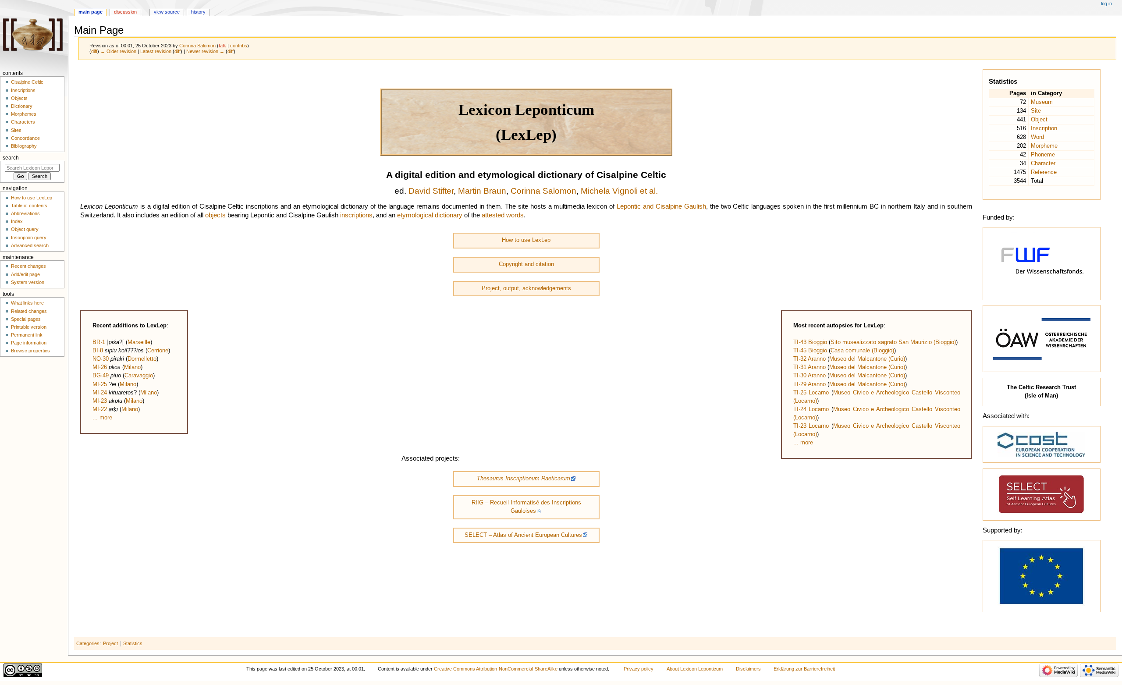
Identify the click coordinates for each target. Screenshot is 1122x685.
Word (1037, 137)
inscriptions (356, 215)
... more (102, 418)
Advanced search (30, 245)
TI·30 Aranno (809, 376)
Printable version (28, 327)
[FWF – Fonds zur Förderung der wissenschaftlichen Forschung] (1041, 263)
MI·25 (99, 384)
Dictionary (21, 106)
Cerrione (157, 351)
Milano (132, 367)
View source (167, 11)
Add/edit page (25, 274)
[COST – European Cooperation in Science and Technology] (1041, 444)
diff (94, 51)
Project (110, 643)
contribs (238, 45)
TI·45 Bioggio (810, 351)
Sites (16, 130)
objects (215, 215)
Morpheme (1044, 146)
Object (1039, 120)
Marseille (139, 342)
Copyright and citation (526, 264)
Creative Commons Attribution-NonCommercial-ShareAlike (495, 668)
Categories (87, 643)
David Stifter (431, 190)
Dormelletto (142, 359)
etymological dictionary (429, 215)
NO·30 (100, 359)
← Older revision (118, 51)
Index (17, 221)
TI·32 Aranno (809, 359)
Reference (1044, 172)
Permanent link (27, 334)
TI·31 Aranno (809, 367)
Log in (1106, 3)
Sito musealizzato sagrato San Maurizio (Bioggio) (893, 342)
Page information (28, 342)
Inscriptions (23, 90)
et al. (649, 190)
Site (1036, 111)
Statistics (132, 643)
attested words (503, 215)
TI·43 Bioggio (810, 342)
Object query (25, 229)
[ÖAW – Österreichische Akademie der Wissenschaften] (1041, 338)
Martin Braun (482, 190)
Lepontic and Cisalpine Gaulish (661, 206)
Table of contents (29, 205)
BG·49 (100, 376)
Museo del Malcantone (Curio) (867, 359)
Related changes (29, 311)
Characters (23, 121)
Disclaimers (748, 668)
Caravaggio (138, 376)
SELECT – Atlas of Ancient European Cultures (523, 535)
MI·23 (99, 401)
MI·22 (99, 409)
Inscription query (28, 237)
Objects (19, 98)
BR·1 (98, 342)
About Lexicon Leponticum (695, 668)
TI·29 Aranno (809, 384)
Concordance (25, 138)
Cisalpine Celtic (27, 82)
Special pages (26, 319)
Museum (1042, 102)
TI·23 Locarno (811, 426)
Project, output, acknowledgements (526, 288)
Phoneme (1043, 155)
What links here (27, 302)
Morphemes (23, 114)
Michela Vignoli (609, 190)
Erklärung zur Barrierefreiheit (804, 668)
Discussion (125, 11)
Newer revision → (205, 51)
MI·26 (99, 367)
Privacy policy (638, 668)
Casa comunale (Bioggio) (862, 351)
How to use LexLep (526, 240)
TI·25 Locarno (811, 393)
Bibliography (24, 146)
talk (222, 45)
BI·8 (97, 351)
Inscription (1044, 128)
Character (1043, 163)
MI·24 (99, 393)
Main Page (90, 11)
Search (11, 157)
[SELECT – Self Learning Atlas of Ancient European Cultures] (1041, 494)
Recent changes (28, 266)
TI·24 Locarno (811, 409)
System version (27, 282)
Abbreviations (25, 213)
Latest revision (155, 51)
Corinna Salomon (543, 190)
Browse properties (30, 350)
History (198, 11)
